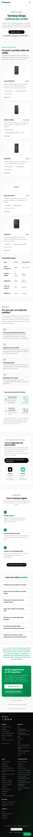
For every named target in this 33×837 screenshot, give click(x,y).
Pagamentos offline (7, 782)
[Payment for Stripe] (6, 2)
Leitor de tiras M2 (22, 761)
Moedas (4, 776)
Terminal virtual (21, 753)
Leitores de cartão (6, 727)
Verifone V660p (22, 768)
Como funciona (5, 731)
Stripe (3, 811)
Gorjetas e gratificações (8, 795)
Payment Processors (7, 813)
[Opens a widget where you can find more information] (27, 834)
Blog (19, 736)
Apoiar (19, 755)
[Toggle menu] (29, 2)
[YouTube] (11, 719)
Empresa (4, 729)
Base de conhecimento (23, 745)
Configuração (5, 766)
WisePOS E (7, 281)
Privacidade (17, 832)
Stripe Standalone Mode (24, 774)
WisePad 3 (7, 293)
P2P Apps (4, 818)
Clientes (4, 778)
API (18, 727)
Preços (3, 737)
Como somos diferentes (8, 733)
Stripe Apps (5, 815)
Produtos (4, 787)
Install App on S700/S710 (24, 772)
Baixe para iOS (14, 686)
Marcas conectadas (7, 735)
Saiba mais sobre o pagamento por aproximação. (15, 460)
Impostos (4, 793)
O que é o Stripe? (6, 761)
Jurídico (11, 832)
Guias (19, 743)
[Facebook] (8, 719)
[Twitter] (2, 719)
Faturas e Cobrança (7, 780)
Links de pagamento (7, 784)
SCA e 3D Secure (6, 789)
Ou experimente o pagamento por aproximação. (15, 35)
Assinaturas (5, 791)
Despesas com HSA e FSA (8, 802)
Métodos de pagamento (24, 751)
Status (22, 832)
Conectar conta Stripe (7, 768)
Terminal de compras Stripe (15, 564)
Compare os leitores (15, 32)
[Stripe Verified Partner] (16, 829)
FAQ (19, 740)
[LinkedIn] (5, 719)
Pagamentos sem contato (8, 774)
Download (20, 738)
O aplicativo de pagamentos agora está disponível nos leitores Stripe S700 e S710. (16, 655)
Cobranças (4, 763)
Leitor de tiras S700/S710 (24, 770)
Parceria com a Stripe (7, 740)
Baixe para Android (15, 691)
